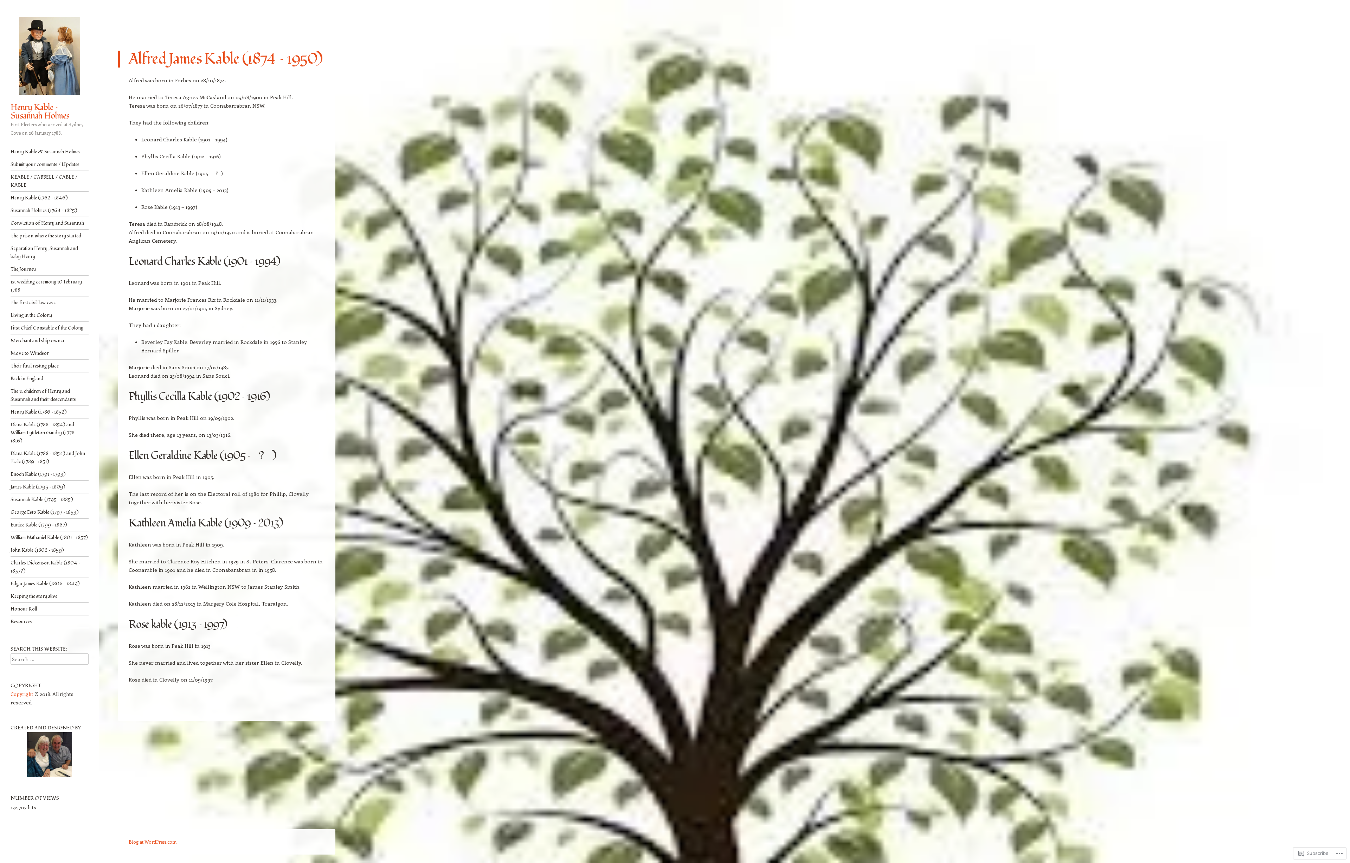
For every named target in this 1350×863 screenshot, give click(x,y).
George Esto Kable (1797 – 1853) (45, 512)
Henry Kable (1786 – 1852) (39, 412)
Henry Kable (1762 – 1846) (39, 197)
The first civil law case (33, 302)
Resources (21, 621)
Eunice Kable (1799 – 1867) (39, 525)
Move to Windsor (30, 353)
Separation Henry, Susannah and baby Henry (44, 252)
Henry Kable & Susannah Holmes (46, 151)
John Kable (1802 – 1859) (37, 550)
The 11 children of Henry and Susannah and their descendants (43, 395)
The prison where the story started (46, 235)
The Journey (23, 269)
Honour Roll (24, 609)
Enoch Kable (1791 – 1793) (38, 474)
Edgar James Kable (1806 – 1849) (45, 583)
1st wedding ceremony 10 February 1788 (46, 286)
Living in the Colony (31, 315)
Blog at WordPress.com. (153, 842)
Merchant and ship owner (38, 340)
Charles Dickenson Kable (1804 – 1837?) (45, 567)
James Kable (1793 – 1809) (38, 487)
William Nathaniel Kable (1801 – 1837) (49, 537)
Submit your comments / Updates (45, 164)
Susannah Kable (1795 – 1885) (42, 499)
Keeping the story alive (34, 596)
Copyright (22, 694)
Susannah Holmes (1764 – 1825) (44, 210)
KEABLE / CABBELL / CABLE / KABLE (44, 181)
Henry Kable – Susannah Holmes (40, 112)
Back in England (27, 378)
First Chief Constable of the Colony (47, 328)
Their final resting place (35, 366)
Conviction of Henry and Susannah (47, 223)
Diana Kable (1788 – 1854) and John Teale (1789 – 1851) (48, 457)
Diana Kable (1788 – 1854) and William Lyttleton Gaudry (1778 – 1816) (44, 432)
